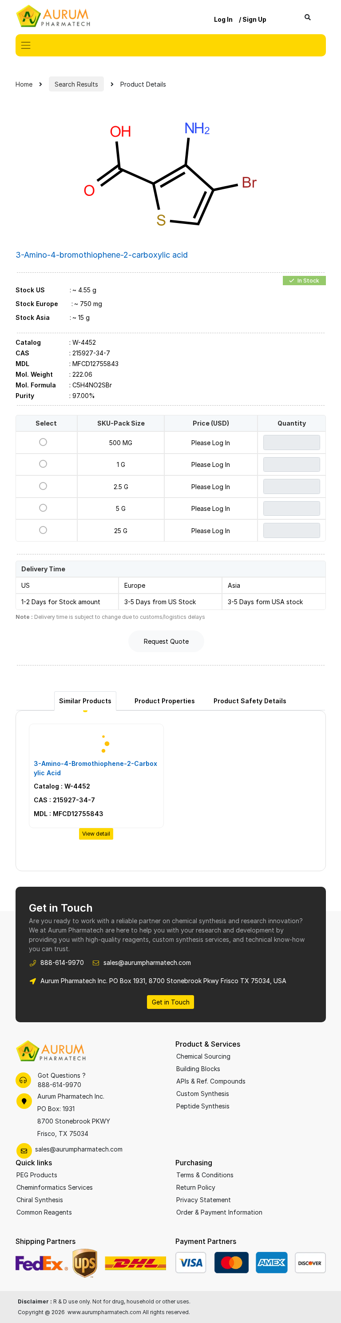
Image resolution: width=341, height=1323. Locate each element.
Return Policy (195, 1187)
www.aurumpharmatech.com (104, 1312)
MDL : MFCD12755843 (68, 813)
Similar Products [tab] (85, 701)
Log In (223, 19)
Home (24, 84)
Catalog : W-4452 (62, 786)
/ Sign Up (252, 19)
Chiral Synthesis (39, 1199)
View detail (96, 833)
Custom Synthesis (202, 1093)
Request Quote (166, 641)
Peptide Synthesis (203, 1106)
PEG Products (36, 1175)
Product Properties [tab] (165, 701)
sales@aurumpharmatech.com (147, 962)
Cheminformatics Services (54, 1187)
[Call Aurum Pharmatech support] (23, 1080)
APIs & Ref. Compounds (211, 1081)
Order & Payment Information (219, 1212)
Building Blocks (198, 1068)
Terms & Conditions (205, 1175)
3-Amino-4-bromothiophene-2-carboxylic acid (95, 768)
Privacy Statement (203, 1199)
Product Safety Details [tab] (250, 701)
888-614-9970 (62, 962)
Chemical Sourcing (203, 1056)
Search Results (76, 84)
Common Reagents (44, 1212)
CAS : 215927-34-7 (64, 800)
